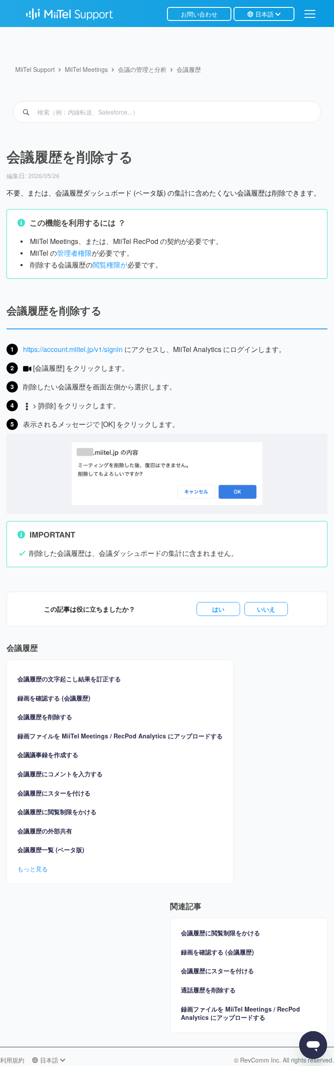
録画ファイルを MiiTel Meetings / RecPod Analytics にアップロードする (120, 736)
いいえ (266, 609)
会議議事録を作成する (47, 755)
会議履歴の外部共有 (44, 831)
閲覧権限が (110, 265)
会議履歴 (189, 69)
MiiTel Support (35, 69)
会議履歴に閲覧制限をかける (57, 812)
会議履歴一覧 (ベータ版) (50, 850)
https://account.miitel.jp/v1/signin (73, 349)
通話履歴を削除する (208, 989)
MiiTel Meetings (86, 69)
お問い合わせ (199, 14)
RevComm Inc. (261, 1060)
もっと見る (32, 868)
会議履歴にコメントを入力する (60, 774)
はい (218, 609)
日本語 (264, 14)
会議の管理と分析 (142, 69)
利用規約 (12, 1060)
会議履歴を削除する (44, 717)
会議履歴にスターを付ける (53, 793)
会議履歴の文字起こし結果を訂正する (69, 679)
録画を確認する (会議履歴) (53, 698)
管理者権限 (74, 253)
